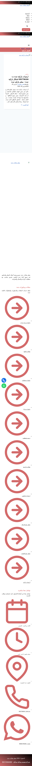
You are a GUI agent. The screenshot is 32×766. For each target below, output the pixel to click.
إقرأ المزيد (25, 105)
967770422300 (7, 762)
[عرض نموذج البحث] (27, 26)
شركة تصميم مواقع (24, 762)
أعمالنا (27, 19)
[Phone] (3, 380)
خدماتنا (27, 17)
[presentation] (17, 63)
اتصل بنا (27, 21)
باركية (26, 74)
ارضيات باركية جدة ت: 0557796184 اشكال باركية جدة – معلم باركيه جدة (18, 79)
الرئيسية (27, 13)
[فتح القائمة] (28, 45)
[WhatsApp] (3, 385)
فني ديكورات (20, 84)
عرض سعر (26, 29)
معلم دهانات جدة (11, 758)
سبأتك (15, 762)
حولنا (28, 15)
